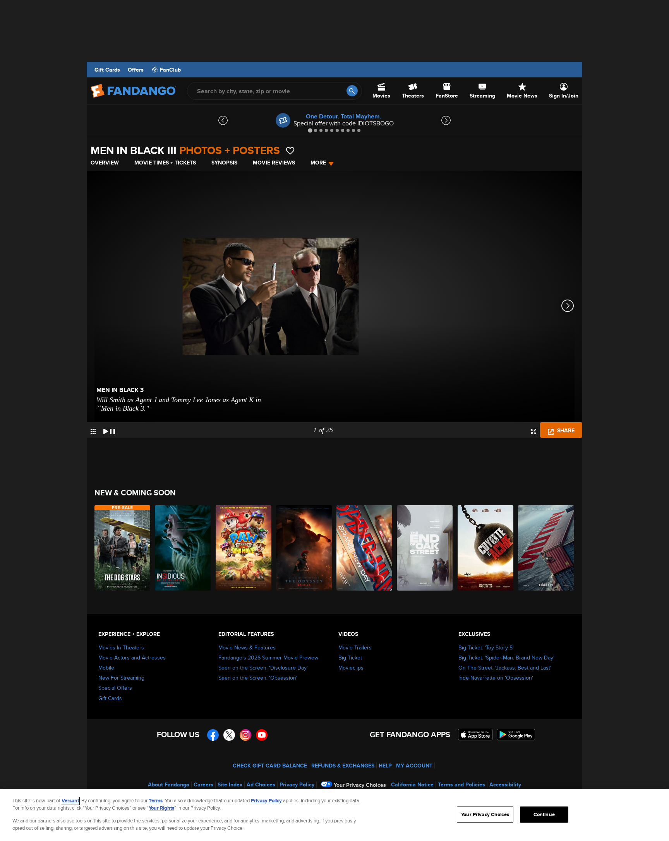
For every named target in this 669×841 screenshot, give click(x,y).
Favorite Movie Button (290, 151)
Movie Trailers (355, 647)
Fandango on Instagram (245, 735)
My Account (414, 765)
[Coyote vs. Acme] (486, 548)
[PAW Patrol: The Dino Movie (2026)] (244, 548)
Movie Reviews (274, 162)
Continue (544, 814)
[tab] (310, 130)
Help (385, 765)
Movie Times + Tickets (165, 162)
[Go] (352, 90)
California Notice (412, 784)
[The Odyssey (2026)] (304, 548)
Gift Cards (107, 70)
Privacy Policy (297, 784)
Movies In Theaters (121, 647)
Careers (203, 784)
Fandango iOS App (475, 734)
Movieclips (351, 667)
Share (565, 430)
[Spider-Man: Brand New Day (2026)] (364, 548)
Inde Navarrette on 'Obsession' (495, 678)
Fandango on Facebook (213, 735)
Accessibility (505, 784)
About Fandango (168, 784)
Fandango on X (229, 735)
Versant (70, 800)
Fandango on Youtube (262, 735)
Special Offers (115, 688)
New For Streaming (121, 678)
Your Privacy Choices (360, 784)
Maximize (533, 431)
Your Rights (161, 808)
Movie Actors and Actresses (132, 657)
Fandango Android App (516, 734)
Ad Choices (261, 784)
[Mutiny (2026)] (546, 548)
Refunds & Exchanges (342, 765)
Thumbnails (93, 431)
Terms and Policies (461, 784)
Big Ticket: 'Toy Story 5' (486, 647)
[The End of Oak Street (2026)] (425, 548)
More (318, 162)
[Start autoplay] (109, 430)
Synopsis (224, 162)
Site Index (230, 784)
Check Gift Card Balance (270, 765)
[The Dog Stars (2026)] (122, 548)
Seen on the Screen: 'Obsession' (257, 678)
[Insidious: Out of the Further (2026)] (183, 548)
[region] (334, 815)
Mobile (106, 667)
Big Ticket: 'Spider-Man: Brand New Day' (506, 657)
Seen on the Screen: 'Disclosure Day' (263, 667)
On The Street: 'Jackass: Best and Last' (504, 667)
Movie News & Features (247, 647)
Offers (136, 70)
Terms (156, 800)
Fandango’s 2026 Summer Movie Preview (268, 657)
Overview (105, 162)
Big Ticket (350, 657)
